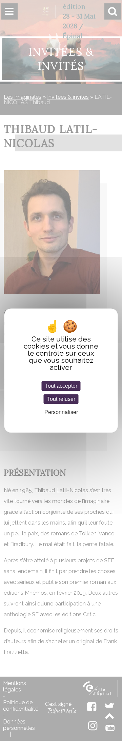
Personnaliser (61, 412)
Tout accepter (61, 386)
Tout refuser (61, 399)
